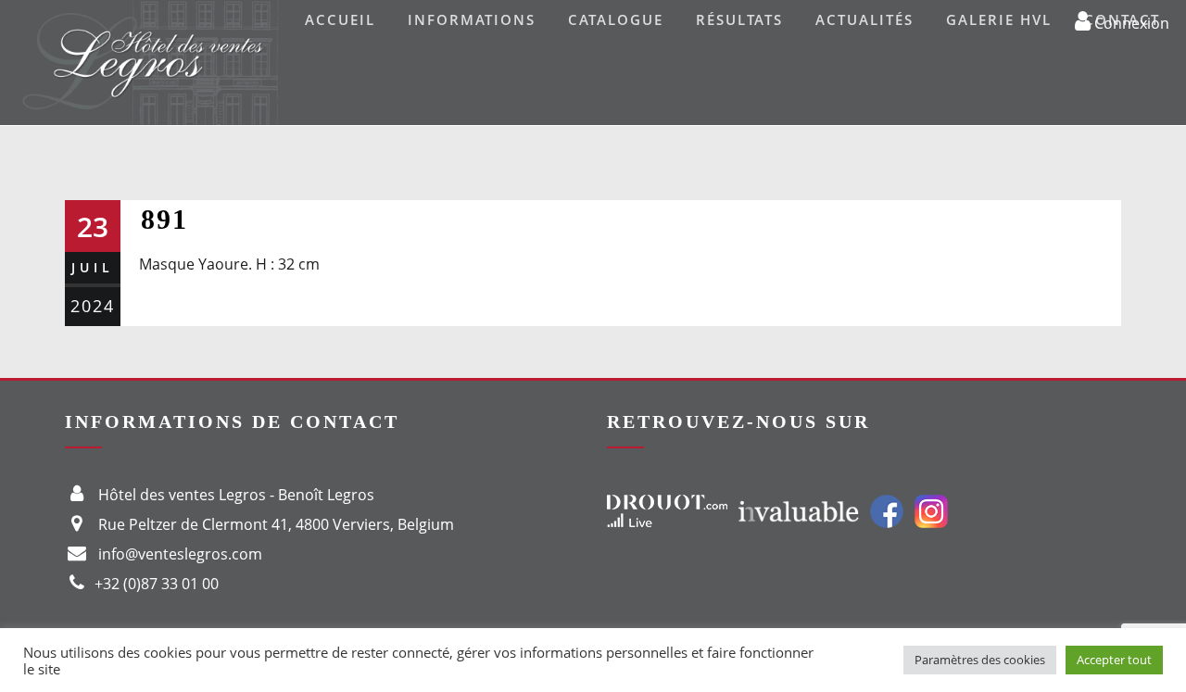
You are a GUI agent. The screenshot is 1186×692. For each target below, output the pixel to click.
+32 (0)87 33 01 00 (157, 583)
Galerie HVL (999, 19)
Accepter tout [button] (1114, 659)
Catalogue (615, 19)
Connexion (1130, 22)
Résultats (739, 19)
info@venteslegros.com (180, 554)
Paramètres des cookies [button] (980, 659)
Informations (472, 19)
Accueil (340, 19)
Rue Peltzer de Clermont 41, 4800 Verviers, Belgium (276, 524)
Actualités (864, 19)
